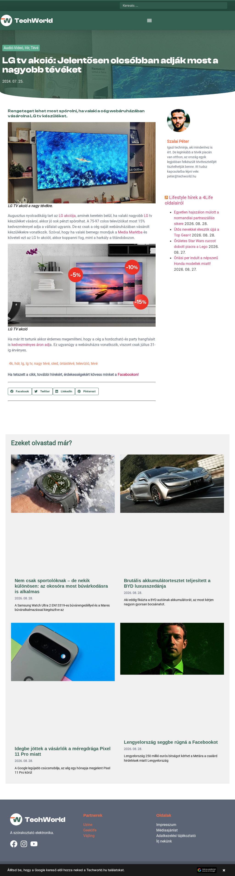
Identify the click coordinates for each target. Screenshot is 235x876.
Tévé (34, 48)
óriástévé (67, 363)
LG (146, 215)
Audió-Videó (13, 48)
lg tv (29, 363)
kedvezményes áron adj (30, 345)
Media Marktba (130, 232)
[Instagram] (24, 844)
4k (11, 363)
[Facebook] (13, 844)
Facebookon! (128, 374)
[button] (149, 20)
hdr (17, 363)
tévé (94, 363)
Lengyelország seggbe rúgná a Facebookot (171, 742)
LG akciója (67, 215)
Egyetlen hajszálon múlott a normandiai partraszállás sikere (196, 218)
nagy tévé (42, 363)
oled (54, 363)
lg (22, 363)
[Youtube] (34, 844)
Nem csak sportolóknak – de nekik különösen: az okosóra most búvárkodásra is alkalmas (61, 586)
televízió (82, 363)
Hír (27, 48)
